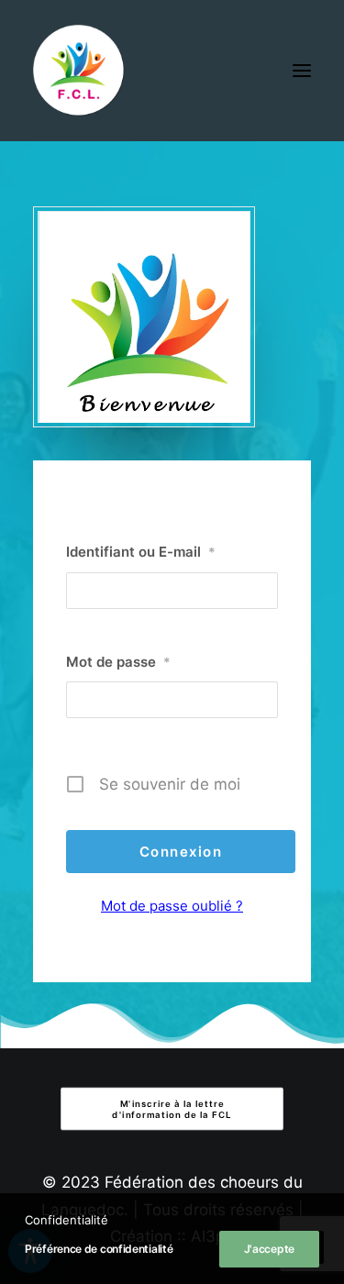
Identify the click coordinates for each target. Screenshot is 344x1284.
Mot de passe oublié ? (172, 905)
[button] (302, 70)
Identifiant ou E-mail (141, 551)
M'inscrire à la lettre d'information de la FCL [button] (171, 1109)
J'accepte (269, 1249)
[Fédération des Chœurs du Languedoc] (79, 70)
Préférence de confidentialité (98, 1249)
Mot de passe (118, 661)
